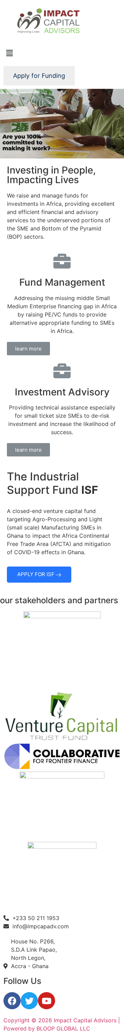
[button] (28, 348)
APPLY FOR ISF (36, 574)
